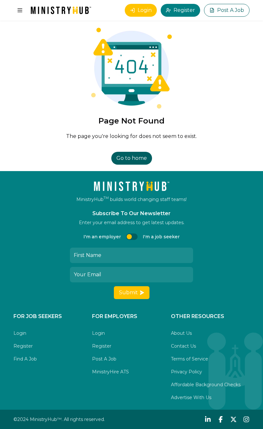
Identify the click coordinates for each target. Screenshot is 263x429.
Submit (128, 292)
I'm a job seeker (161, 236)
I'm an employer (102, 236)
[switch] (132, 236)
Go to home (131, 158)
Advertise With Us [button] (191, 397)
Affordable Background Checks (206, 385)
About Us (181, 333)
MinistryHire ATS (110, 372)
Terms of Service (189, 359)
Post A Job (230, 10)
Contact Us (183, 346)
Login (145, 10)
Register (184, 10)
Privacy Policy (186, 372)
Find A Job (25, 359)
